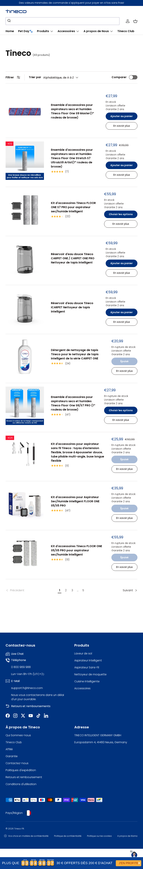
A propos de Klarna (127, 835)
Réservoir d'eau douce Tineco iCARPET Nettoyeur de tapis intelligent (72, 307)
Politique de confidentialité (67, 835)
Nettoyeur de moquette (90, 674)
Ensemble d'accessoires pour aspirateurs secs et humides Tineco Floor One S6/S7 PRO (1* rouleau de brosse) (73, 403)
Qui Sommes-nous (18, 735)
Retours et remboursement (24, 777)
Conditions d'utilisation (21, 784)
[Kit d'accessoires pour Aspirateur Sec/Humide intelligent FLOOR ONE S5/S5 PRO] (25, 504)
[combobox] (62, 21)
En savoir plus (124, 371)
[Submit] (9, 21)
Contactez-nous (17, 763)
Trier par (35, 77)
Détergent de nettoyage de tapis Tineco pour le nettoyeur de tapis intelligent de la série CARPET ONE (75, 354)
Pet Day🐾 (25, 31)
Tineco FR (19, 828)
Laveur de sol (83, 653)
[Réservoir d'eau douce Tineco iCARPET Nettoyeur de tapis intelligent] (25, 308)
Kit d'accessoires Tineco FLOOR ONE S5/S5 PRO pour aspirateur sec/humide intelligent (76, 550)
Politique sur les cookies (99, 835)
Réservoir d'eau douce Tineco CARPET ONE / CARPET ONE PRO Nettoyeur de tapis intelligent (72, 258)
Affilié (9, 749)
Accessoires (82, 688)
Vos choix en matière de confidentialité (28, 835)
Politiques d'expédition (21, 770)
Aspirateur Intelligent (88, 660)
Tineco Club (125, 31)
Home (10, 31)
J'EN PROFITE (128, 863)
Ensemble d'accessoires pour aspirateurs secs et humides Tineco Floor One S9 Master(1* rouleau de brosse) (72, 111)
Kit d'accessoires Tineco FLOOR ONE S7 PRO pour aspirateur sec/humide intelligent (73, 207)
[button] (135, 21)
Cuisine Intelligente (87, 681)
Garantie (12, 756)
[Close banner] (139, 863)
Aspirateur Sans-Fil (86, 667)
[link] (31, 590)
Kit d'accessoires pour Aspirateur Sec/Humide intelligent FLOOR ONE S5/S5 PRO (75, 501)
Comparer (119, 77)
